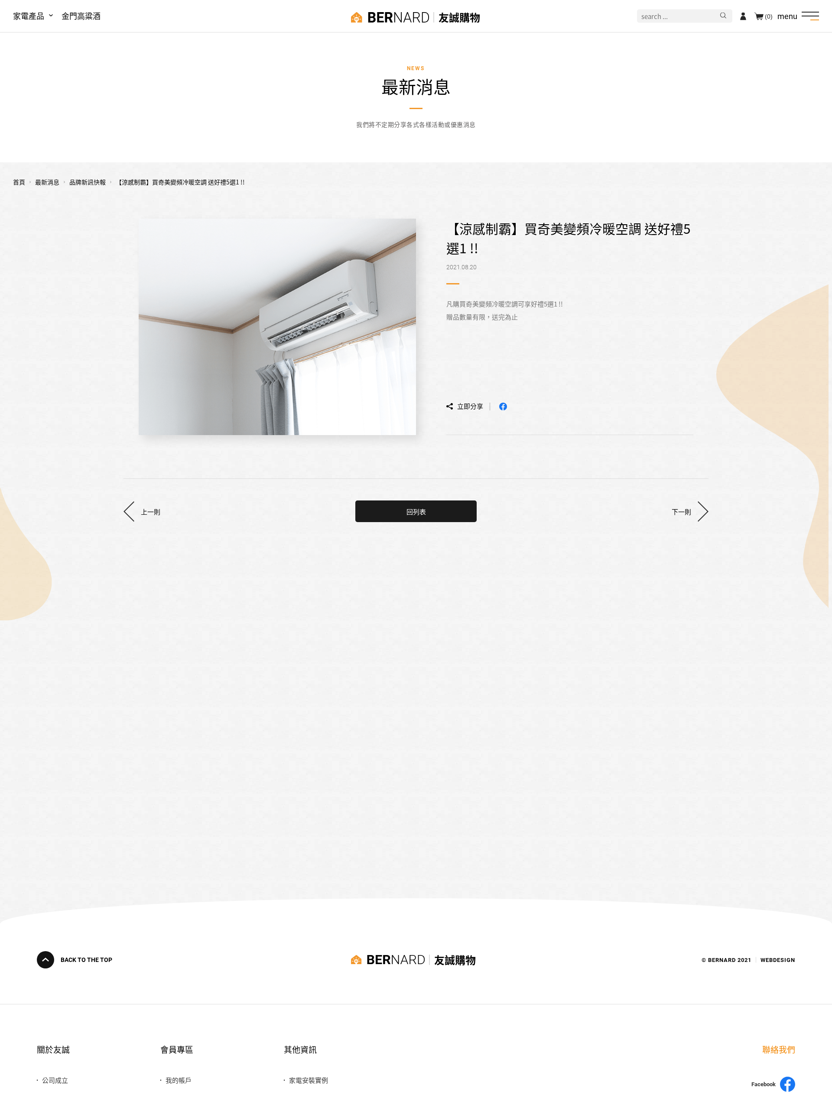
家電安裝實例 (308, 1080)
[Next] (690, 511)
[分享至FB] (503, 406)
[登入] (743, 16)
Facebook (763, 1084)
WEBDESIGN (777, 959)
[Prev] (142, 511)
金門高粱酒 (81, 15)
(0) (769, 16)
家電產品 (28, 15)
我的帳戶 (179, 1080)
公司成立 (55, 1080)
